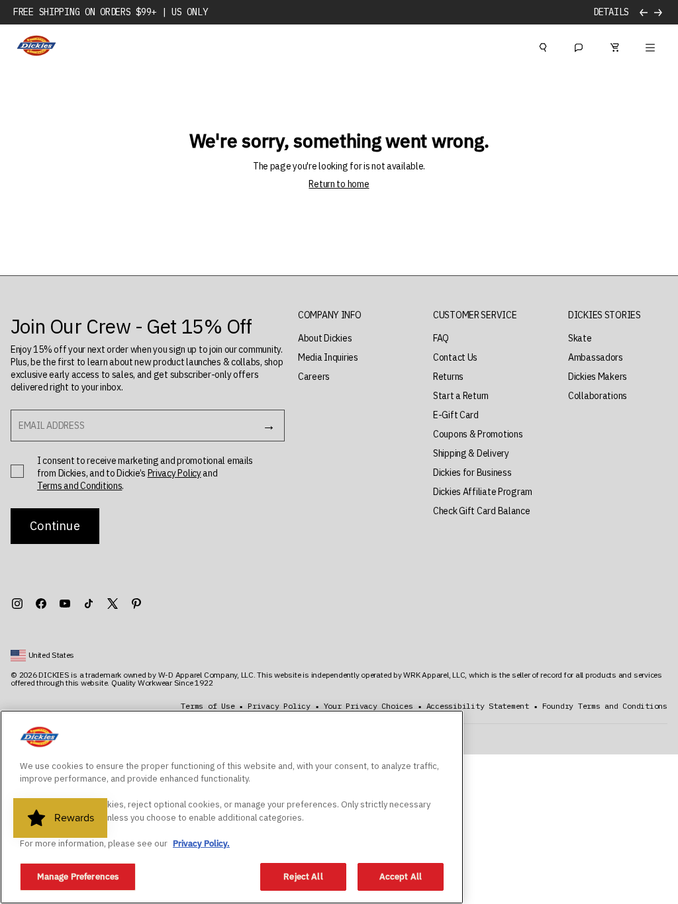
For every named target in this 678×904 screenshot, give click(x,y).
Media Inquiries (328, 357)
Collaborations (597, 396)
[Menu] (650, 45)
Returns (448, 377)
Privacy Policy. (201, 843)
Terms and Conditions (79, 486)
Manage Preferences (78, 876)
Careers (314, 377)
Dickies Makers (597, 377)
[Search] (542, 45)
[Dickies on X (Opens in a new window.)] (112, 603)
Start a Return (461, 396)
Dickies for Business (472, 472)
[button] (330, 315)
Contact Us (455, 357)
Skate (580, 338)
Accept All (400, 876)
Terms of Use (207, 706)
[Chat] (578, 45)
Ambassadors (595, 357)
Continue (54, 525)
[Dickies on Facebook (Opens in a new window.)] (41, 603)
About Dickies (325, 338)
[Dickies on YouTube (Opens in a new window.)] (65, 603)
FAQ (441, 338)
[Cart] (614, 45)
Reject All (302, 876)
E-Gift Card (456, 415)
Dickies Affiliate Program (482, 492)
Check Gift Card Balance (481, 511)
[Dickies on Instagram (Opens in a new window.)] (17, 603)
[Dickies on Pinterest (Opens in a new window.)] (136, 603)
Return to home (339, 184)
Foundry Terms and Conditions (604, 706)
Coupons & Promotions (477, 434)
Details (611, 12)
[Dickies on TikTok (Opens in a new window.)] (88, 603)
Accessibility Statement (477, 706)
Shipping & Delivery (471, 453)
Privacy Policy (174, 473)
